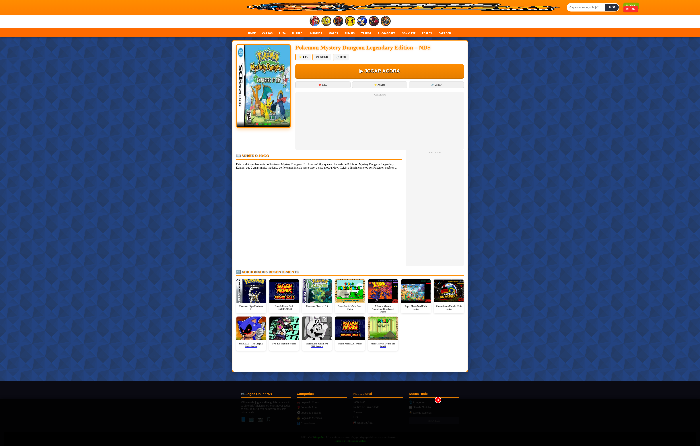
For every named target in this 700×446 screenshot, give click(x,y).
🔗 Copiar (436, 85)
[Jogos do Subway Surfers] (386, 21)
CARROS (267, 33)
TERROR (366, 33)
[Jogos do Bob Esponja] (326, 21)
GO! (612, 7)
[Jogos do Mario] (315, 21)
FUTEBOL (298, 33)
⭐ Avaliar (379, 85)
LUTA (282, 33)
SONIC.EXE (409, 33)
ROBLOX (427, 33)
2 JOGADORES (387, 33)
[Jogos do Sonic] (362, 21)
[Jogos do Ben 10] (374, 21)
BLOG (630, 8)
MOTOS (333, 33)
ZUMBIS (350, 33)
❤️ (322, 85)
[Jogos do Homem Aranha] (338, 21)
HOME (252, 33)
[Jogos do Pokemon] (350, 21)
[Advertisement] (350, 422)
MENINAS (316, 33)
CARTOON (444, 33)
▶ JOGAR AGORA (379, 71)
